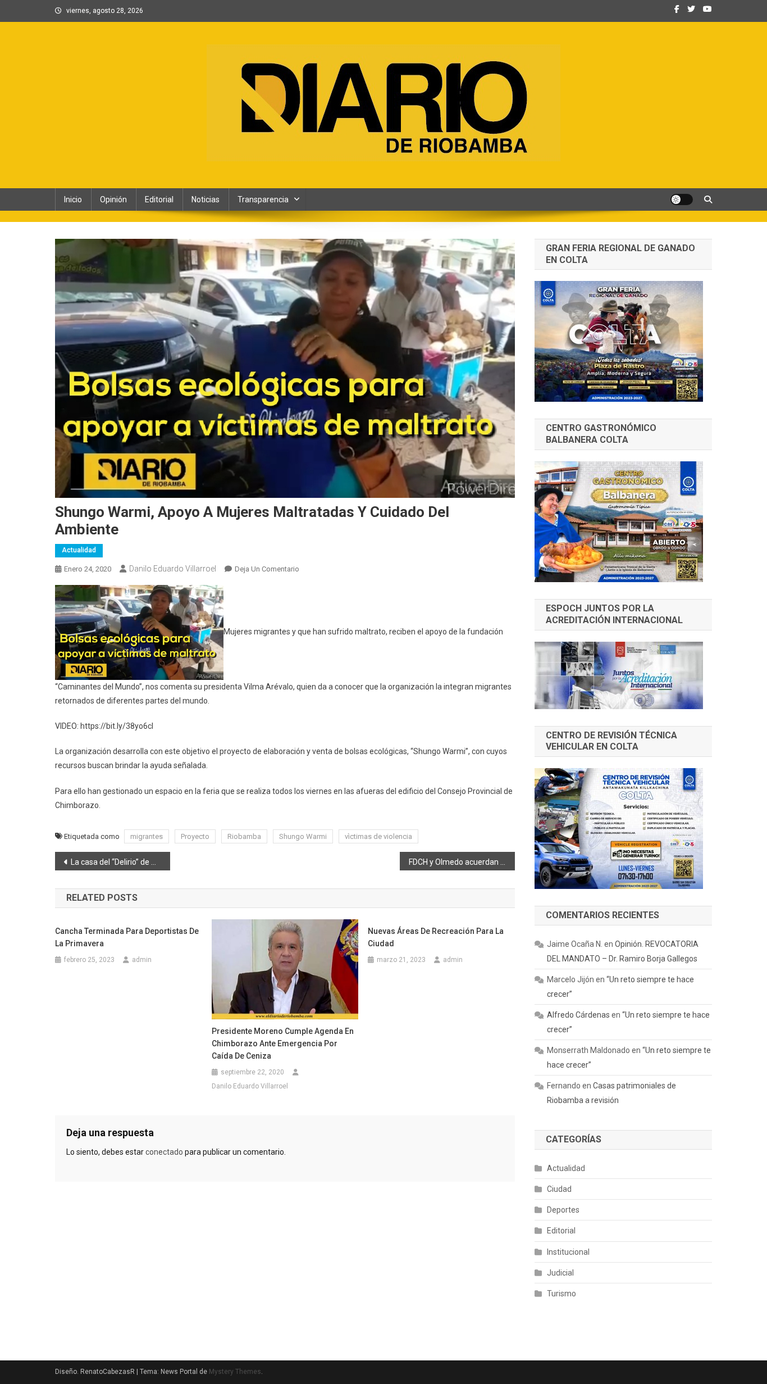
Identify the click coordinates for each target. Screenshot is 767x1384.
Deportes (563, 1209)
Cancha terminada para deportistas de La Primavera (127, 937)
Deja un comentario (267, 569)
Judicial (560, 1272)
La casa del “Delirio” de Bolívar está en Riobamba (120, 861)
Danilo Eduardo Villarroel (172, 568)
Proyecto (195, 836)
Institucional (568, 1251)
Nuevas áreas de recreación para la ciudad (436, 937)
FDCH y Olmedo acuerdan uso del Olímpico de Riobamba (462, 861)
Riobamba (244, 836)
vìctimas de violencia (378, 836)
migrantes (146, 836)
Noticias (205, 199)
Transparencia (263, 199)
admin (142, 960)
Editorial (159, 199)
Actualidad (79, 550)
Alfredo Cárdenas (578, 1014)
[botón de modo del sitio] (681, 199)
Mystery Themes (235, 1372)
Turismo (561, 1293)
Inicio (73, 199)
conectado (164, 1151)
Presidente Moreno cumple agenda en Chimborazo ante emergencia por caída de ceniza (283, 1043)
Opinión (113, 199)
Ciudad (559, 1189)
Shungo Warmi (303, 836)
